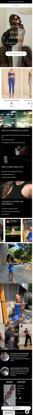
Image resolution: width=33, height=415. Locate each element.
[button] (10, 230)
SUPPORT (21, 382)
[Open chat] (27, 411)
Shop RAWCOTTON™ (16, 53)
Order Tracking (21, 388)
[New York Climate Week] (16, 303)
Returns (19, 391)
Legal (18, 393)
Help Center (20, 386)
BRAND (9, 382)
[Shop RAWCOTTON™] (16, 263)
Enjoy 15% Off (16, 408)
